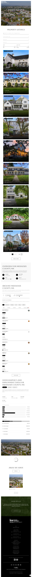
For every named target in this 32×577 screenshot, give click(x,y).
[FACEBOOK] (11, 565)
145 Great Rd (4, 364)
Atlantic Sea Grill (5, 320)
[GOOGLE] (20, 565)
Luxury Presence (22, 569)
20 (19, 254)
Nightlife (24, 304)
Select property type (6, 36)
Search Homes (16, 258)
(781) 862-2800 (16, 553)
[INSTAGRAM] (14, 565)
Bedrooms (5, 42)
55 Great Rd (4, 332)
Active (16, 304)
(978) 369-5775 (16, 548)
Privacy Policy (20, 572)
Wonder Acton (4, 363)
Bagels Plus (4, 352)
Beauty (20, 304)
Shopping (12, 304)
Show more (16, 375)
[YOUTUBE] (18, 565)
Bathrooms (5, 39)
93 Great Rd (4, 353)
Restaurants (7, 304)
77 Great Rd (4, 321)
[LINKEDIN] (16, 565)
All (3, 304)
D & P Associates (5, 331)
